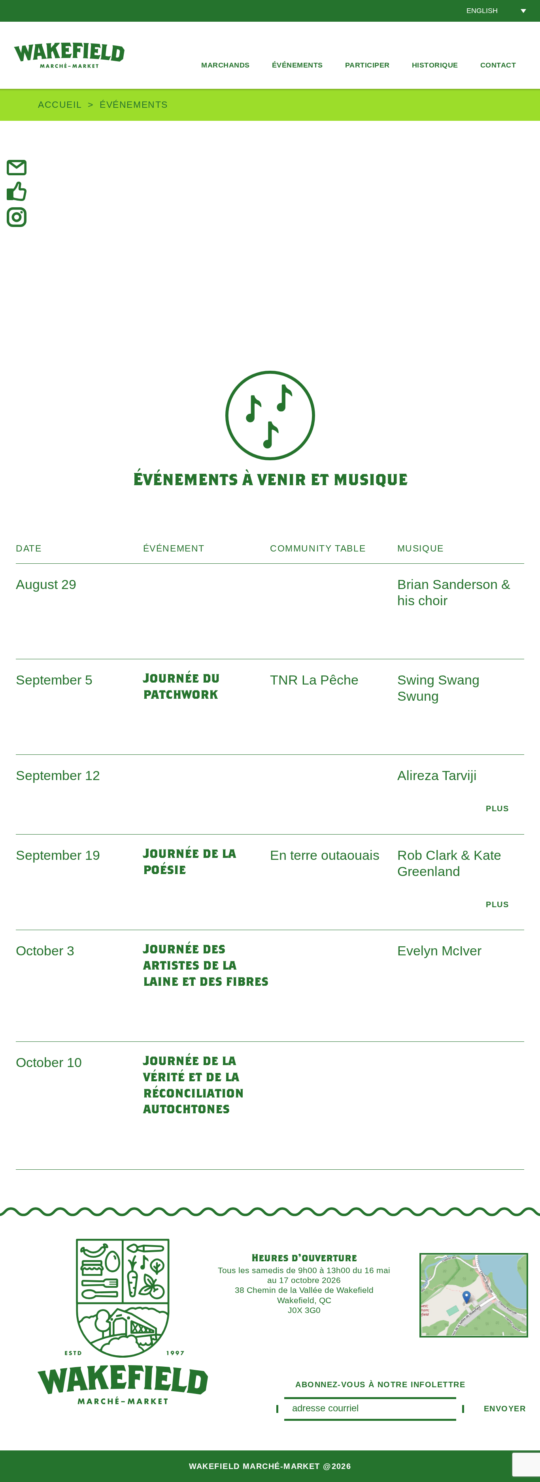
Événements (297, 65)
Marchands (225, 65)
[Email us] (18, 167)
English (482, 11)
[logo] (69, 55)
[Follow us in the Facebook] (18, 191)
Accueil (60, 104)
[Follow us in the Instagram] (18, 217)
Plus (497, 808)
